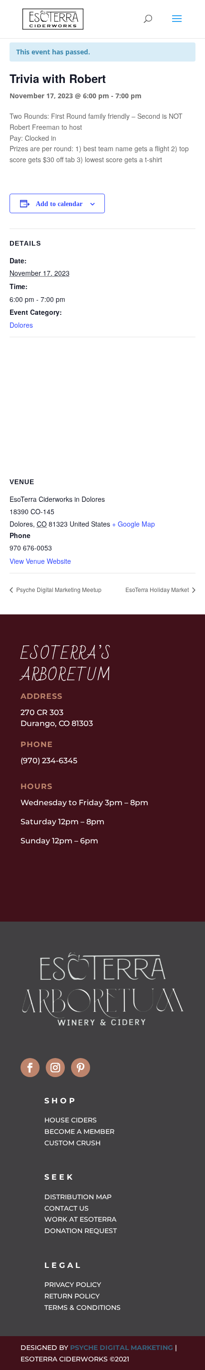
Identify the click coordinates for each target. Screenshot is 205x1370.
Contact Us (66, 1208)
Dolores (21, 325)
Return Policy (72, 1296)
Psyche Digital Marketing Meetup (58, 589)
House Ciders (70, 1120)
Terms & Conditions (82, 1307)
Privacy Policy (72, 1284)
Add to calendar (59, 204)
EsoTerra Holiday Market (157, 589)
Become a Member (79, 1131)
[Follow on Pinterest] (80, 1067)
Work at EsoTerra (80, 1219)
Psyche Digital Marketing (121, 1347)
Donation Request (80, 1230)
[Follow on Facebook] (30, 1067)
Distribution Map (78, 1197)
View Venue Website (40, 561)
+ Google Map (133, 524)
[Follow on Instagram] (55, 1067)
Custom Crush (72, 1143)
